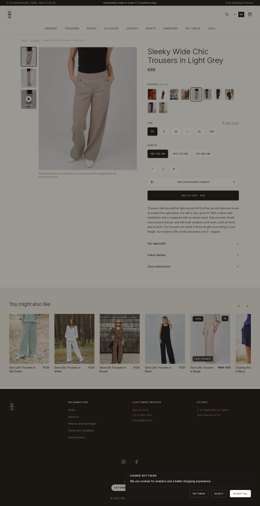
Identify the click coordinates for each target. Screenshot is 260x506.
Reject (219, 493)
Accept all (240, 493)
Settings (199, 493)
